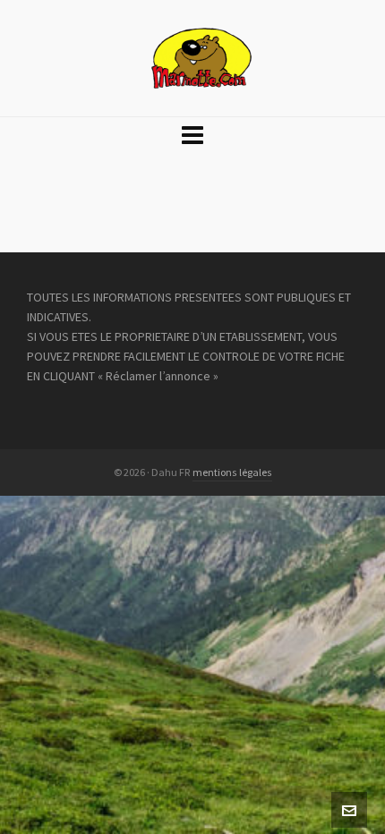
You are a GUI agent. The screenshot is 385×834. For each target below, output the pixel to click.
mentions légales (232, 472)
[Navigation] (192, 136)
